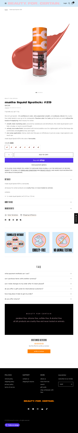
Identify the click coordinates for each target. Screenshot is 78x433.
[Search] (69, 3)
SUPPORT (26, 375)
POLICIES (8, 375)
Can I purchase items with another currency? (20, 279)
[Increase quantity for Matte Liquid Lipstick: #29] (11, 155)
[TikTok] (48, 409)
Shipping (7, 107)
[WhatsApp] (17, 220)
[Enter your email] (71, 384)
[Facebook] (6, 220)
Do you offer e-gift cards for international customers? (24, 289)
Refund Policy (9, 379)
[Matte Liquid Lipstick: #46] (16, 147)
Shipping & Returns (28, 382)
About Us (43, 379)
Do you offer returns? (12, 299)
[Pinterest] (14, 220)
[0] (72, 3)
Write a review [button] (39, 351)
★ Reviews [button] (76, 218)
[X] (10, 220)
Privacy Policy (9, 384)
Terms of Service (10, 387)
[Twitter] (34, 409)
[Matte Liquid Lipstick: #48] (38, 147)
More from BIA (44, 382)
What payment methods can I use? (17, 274)
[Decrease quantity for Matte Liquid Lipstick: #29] (6, 155)
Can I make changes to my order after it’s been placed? (24, 284)
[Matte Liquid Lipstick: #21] (11, 147)
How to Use (9, 202)
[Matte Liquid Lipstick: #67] (34, 147)
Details (7, 179)
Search (42, 384)
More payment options (39, 165)
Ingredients (9, 208)
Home (6, 9)
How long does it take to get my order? (19, 294)
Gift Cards (43, 387)
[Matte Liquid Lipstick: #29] (7, 147)
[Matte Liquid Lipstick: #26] (25, 147)
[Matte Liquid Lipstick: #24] (29, 147)
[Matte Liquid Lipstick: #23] (20, 147)
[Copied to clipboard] (21, 220)
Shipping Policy (9, 382)
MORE (42, 375)
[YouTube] (43, 409)
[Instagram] (39, 409)
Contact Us (26, 379)
